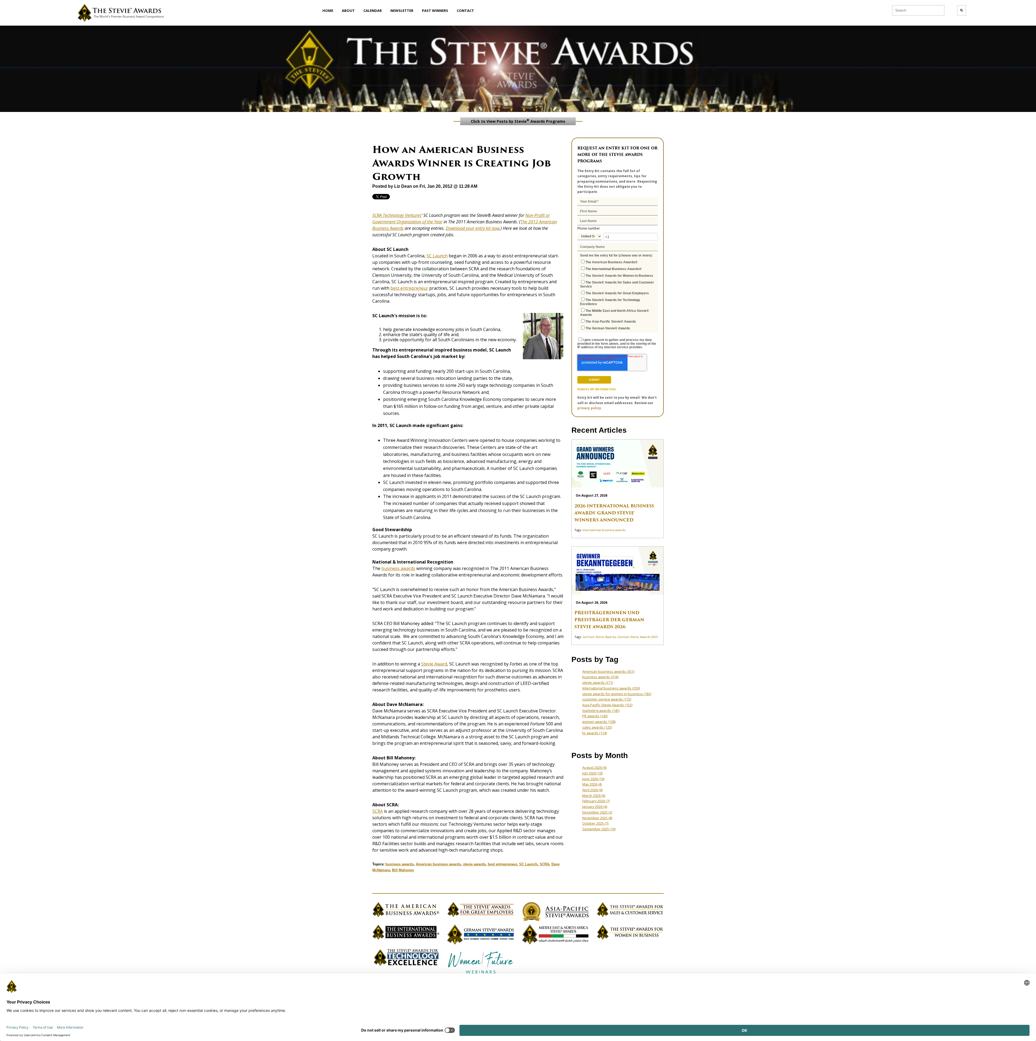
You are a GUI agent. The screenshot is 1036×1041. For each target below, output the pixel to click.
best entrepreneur (409, 288)
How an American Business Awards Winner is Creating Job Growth (461, 163)
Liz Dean (403, 186)
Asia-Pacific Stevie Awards (607, 704)
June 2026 (593, 778)
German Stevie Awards (599, 637)
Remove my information (596, 389)
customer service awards (606, 699)
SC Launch (437, 256)
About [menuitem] (348, 10)
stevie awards (474, 864)
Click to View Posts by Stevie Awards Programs (518, 121)
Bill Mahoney (403, 870)
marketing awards (600, 710)
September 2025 (598, 829)
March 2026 (593, 795)
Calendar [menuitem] (372, 10)
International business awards (603, 530)
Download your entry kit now (472, 228)
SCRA (377, 811)
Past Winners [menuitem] (435, 10)
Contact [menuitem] (465, 10)
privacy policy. (589, 408)
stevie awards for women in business (616, 693)
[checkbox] (617, 294)
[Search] (961, 10)
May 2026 (592, 784)
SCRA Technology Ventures (396, 215)
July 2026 (592, 773)
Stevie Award (434, 664)
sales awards (597, 727)
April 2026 (592, 789)
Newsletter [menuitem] (401, 10)
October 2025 (595, 823)
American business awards (438, 864)
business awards (398, 568)
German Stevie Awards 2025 (637, 637)
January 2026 (594, 806)
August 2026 (594, 767)
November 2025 (597, 817)
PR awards (595, 716)
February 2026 (595, 800)
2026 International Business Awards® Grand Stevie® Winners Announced (614, 513)
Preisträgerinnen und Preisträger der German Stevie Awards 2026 (609, 619)
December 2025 (597, 812)
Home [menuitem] (327, 10)
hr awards (594, 733)
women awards (598, 721)
